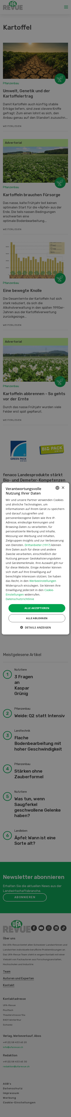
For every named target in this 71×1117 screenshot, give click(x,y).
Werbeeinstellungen (42, 581)
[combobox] (57, 488)
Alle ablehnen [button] (37, 618)
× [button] (62, 487)
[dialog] (35, 559)
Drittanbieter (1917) (37, 545)
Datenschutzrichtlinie (20, 599)
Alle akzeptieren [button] (36, 608)
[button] (35, 627)
